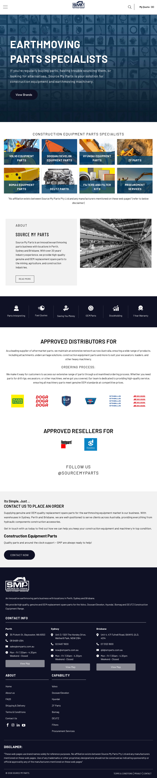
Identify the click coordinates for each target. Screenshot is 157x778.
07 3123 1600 (107, 643)
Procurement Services (63, 730)
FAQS (8, 699)
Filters (55, 724)
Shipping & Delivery (15, 705)
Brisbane (101, 628)
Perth (9, 628)
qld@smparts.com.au (112, 649)
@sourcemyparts (78, 472)
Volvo (54, 686)
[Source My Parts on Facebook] (8, 725)
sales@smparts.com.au (22, 646)
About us (10, 692)
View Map (25, 663)
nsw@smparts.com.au (66, 649)
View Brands (24, 95)
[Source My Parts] (78, 5)
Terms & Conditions (16, 711)
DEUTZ (55, 718)
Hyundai (56, 699)
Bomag (55, 711)
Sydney (55, 628)
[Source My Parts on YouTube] (23, 725)
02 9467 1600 (62, 643)
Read (25, 279)
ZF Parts (56, 705)
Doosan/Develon (60, 692)
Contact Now (19, 555)
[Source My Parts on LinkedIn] (18, 725)
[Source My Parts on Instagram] (13, 725)
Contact (147, 773)
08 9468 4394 (17, 640)
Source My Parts (21, 773)
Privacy (138, 773)
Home (9, 686)
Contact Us (11, 718)
